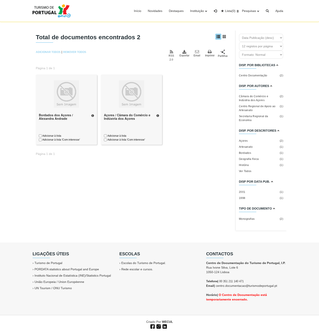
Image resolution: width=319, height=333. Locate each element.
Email (197, 55)
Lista (230, 11)
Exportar (184, 55)
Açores (261, 140)
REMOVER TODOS (74, 52)
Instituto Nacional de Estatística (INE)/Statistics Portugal (73, 275)
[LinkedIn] (164, 326)
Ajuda (279, 11)
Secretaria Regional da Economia (261, 118)
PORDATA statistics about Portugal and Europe (67, 269)
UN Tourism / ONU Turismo (53, 288)
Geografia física (261, 159)
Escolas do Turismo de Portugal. (143, 263)
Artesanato (261, 146)
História (261, 165)
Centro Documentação (261, 75)
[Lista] (218, 37)
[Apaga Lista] (237, 11)
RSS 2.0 (171, 57)
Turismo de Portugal (48, 263)
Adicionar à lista (51, 135)
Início (137, 11)
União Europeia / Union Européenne (59, 282)
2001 (261, 192)
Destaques (176, 11)
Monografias (261, 218)
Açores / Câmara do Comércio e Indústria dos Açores (127, 117)
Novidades (155, 11)
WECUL (167, 321)
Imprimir (210, 55)
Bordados (261, 152)
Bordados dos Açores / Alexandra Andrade (56, 117)
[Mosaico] (224, 37)
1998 (261, 198)
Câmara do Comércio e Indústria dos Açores (261, 98)
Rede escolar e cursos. (137, 269)
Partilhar (222, 55)
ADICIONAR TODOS (48, 52)
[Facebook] (152, 326)
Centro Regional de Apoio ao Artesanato (261, 108)
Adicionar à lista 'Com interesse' (61, 139)
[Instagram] (158, 326)
